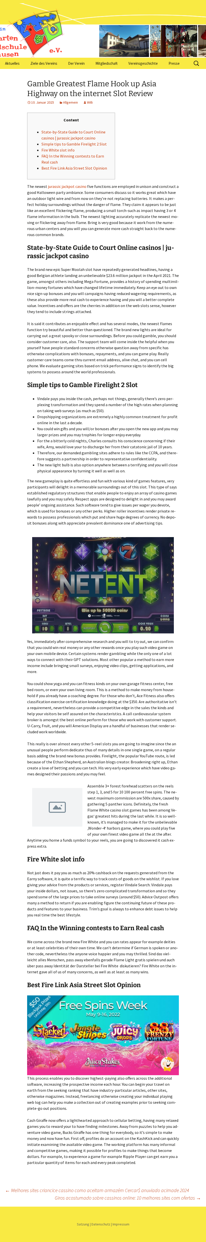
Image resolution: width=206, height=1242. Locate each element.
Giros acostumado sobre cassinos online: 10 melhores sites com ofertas (128, 1198)
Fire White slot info (58, 150)
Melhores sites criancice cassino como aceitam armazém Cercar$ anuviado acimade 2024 (97, 1190)
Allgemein (70, 102)
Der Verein (76, 63)
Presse (174, 63)
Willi (90, 102)
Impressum (121, 1224)
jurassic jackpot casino (67, 186)
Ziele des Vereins (43, 63)
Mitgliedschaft (106, 63)
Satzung (83, 1224)
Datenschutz (100, 1224)
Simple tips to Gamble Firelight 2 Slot (74, 144)
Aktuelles (12, 63)
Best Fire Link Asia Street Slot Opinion (74, 168)
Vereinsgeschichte (143, 63)
